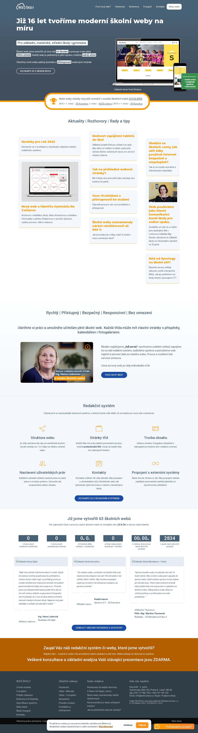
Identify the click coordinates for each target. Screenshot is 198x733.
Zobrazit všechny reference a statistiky (99, 628)
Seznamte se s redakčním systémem (99, 498)
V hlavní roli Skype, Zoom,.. (100, 691)
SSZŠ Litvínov (105, 103)
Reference (134, 6)
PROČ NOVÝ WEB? (114, 375)
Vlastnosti (120, 6)
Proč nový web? (103, 6)
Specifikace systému (26, 703)
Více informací (106, 726)
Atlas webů (174, 6)
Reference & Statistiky (27, 699)
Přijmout (142, 725)
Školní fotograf (23, 710)
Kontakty (160, 6)
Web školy (177, 721)
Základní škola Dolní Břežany (127, 89)
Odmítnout (127, 725)
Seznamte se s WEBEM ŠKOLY (35, 71)
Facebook (64, 687)
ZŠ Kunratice (82, 103)
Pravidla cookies (67, 703)
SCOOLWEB (135, 98)
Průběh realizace (24, 695)
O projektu (21, 691)
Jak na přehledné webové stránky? (104, 710)
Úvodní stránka (23, 687)
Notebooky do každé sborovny (102, 687)
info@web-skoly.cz (145, 695)
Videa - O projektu (67, 695)
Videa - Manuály (66, 691)
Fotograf (147, 6)
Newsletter (64, 699)
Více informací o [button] (190, 81)
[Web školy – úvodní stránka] (25, 6)
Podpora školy (168, 695)
